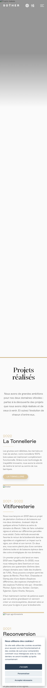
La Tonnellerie (15, 477)
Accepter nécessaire (23, 680)
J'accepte (23, 667)
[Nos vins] (32, 5)
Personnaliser (23, 674)
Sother (11, 5)
